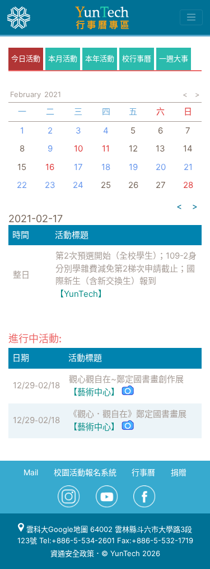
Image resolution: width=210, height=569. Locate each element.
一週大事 (173, 58)
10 (78, 148)
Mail (31, 472)
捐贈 (178, 472)
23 (50, 185)
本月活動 (62, 58)
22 (22, 185)
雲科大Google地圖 (56, 529)
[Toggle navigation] (191, 17)
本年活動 (99, 58)
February (25, 94)
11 (106, 148)
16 (49, 167)
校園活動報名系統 (85, 472)
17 (78, 167)
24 (78, 185)
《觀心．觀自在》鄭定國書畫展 (127, 414)
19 (133, 167)
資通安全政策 (72, 553)
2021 (52, 94)
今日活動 (25, 58)
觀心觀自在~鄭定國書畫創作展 (126, 379)
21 (188, 167)
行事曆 (143, 472)
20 (161, 167)
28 (188, 185)
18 (105, 167)
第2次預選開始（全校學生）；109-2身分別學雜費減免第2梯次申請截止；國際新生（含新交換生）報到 (126, 268)
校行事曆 (136, 58)
